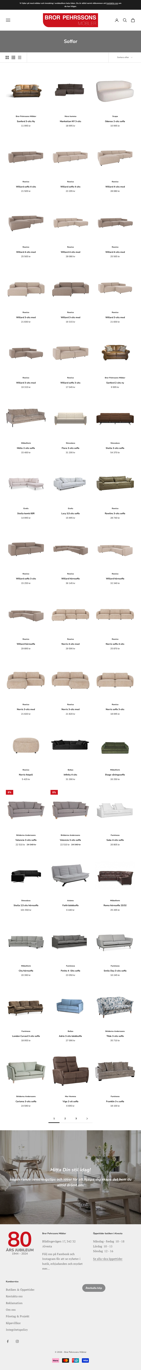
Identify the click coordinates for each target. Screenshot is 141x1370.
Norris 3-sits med (26, 709)
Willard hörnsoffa (70, 578)
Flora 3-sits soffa (70, 448)
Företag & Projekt (17, 1316)
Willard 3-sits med (26, 317)
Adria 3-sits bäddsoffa (70, 1036)
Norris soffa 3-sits (115, 709)
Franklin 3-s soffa (115, 1101)
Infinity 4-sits (70, 774)
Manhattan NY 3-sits (70, 121)
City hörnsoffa (26, 970)
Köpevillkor (13, 1323)
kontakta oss (112, 3)
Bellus (70, 770)
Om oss (11, 1310)
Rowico (26, 181)
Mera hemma (70, 116)
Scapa (115, 116)
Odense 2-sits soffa (115, 121)
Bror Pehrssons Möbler (26, 116)
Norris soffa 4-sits (115, 644)
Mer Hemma (70, 1096)
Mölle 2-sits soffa (26, 448)
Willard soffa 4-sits (26, 186)
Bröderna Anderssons (26, 835)
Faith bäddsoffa (70, 905)
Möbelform (26, 443)
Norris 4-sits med (70, 644)
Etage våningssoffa (115, 774)
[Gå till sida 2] (87, 1118)
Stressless (70, 443)
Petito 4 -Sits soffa (70, 970)
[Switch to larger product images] (7, 57)
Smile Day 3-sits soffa (115, 970)
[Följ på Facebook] (8, 1341)
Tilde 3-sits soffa (115, 1036)
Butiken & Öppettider (20, 1290)
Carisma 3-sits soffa (26, 1101)
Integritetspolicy (17, 1330)
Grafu (25, 508)
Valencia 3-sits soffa (26, 840)
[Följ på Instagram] (17, 1341)
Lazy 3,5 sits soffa (70, 513)
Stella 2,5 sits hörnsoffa (26, 905)
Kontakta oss (14, 1296)
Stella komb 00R (26, 513)
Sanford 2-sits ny (115, 382)
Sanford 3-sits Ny (26, 121)
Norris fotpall (26, 774)
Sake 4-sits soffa (115, 840)
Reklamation (14, 1303)
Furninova (115, 835)
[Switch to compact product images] (19, 57)
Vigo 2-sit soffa (70, 1101)
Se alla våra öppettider (107, 1259)
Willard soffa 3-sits (70, 382)
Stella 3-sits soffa (115, 448)
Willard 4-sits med (115, 186)
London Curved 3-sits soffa (26, 1036)
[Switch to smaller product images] (13, 57)
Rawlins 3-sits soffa (115, 513)
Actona (70, 900)
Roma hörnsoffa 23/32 (115, 905)
